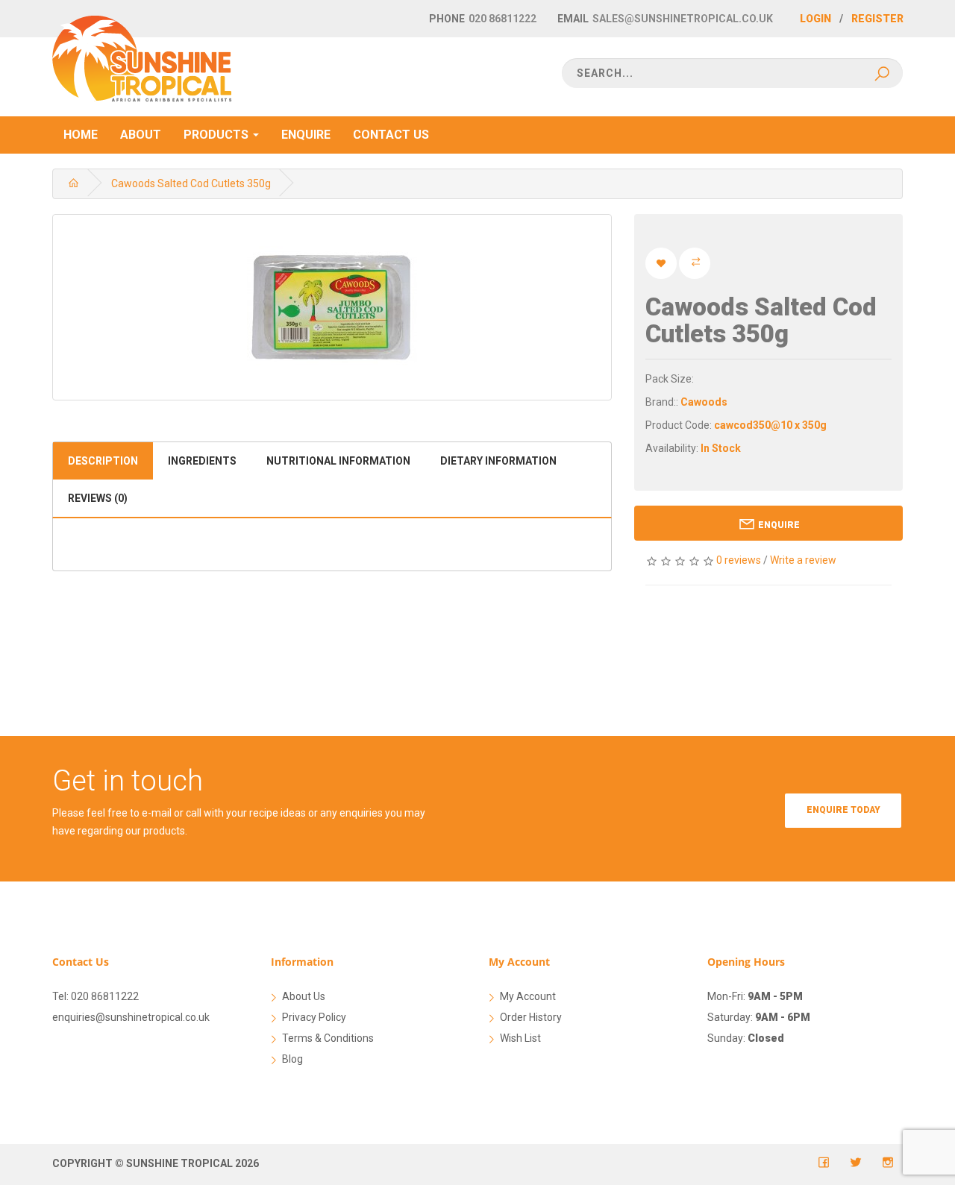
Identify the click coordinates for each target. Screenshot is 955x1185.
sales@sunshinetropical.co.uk (682, 19)
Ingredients (202, 461)
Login (815, 19)
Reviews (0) (98, 498)
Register (877, 19)
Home (80, 135)
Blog (292, 1059)
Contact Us (391, 135)
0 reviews (738, 560)
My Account (528, 996)
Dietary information (498, 461)
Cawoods (703, 402)
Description (103, 461)
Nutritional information (338, 461)
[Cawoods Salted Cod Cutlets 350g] (332, 307)
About (140, 135)
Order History (531, 1017)
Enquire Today (843, 810)
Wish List (520, 1038)
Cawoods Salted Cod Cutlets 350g (191, 183)
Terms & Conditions (328, 1038)
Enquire (306, 135)
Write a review (803, 560)
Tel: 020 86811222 (95, 996)
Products (217, 135)
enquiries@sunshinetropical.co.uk (131, 1017)
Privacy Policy (314, 1017)
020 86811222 (502, 19)
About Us (303, 996)
